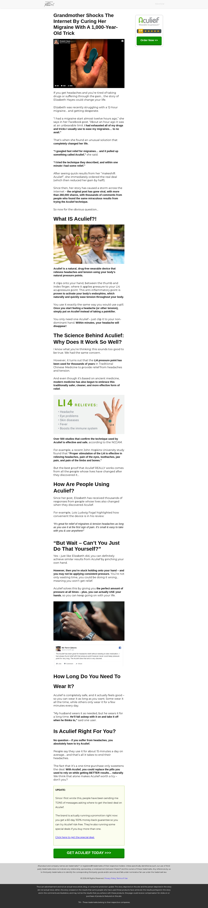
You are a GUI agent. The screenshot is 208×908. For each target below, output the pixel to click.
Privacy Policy (110, 878)
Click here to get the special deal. (74, 837)
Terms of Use (122, 878)
